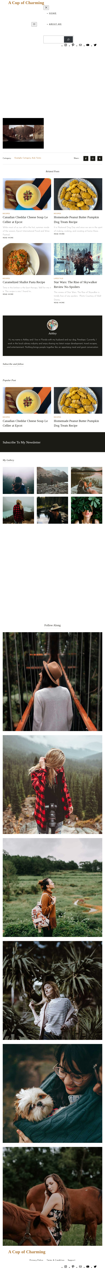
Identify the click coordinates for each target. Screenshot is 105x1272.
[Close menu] (46, 7)
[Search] (68, 39)
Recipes (6, 213)
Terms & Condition (55, 1260)
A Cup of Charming (26, 2)
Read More (8, 238)
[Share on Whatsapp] (92, 158)
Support (71, 1260)
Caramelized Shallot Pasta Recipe (24, 282)
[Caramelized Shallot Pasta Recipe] (27, 259)
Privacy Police (36, 1260)
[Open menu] (34, 24)
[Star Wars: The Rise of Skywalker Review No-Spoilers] (78, 259)
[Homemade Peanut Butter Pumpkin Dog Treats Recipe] (78, 194)
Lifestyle (58, 278)
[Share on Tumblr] (99, 158)
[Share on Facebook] (85, 158)
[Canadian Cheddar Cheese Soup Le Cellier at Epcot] (27, 194)
